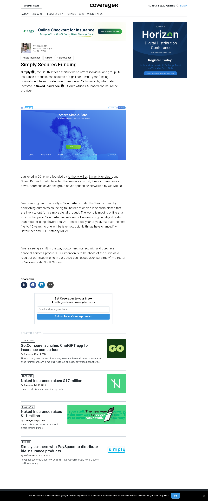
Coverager (47, 48)
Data (24, 14)
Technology (27, 341)
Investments (27, 407)
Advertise (168, 5)
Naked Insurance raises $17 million (51, 380)
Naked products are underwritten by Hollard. (43, 389)
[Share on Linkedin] (42, 285)
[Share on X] (25, 285)
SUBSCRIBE (154, 5)
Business (26, 442)
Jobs (81, 14)
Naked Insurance (31, 57)
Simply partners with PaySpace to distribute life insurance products (59, 448)
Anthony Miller (77, 176)
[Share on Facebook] (34, 285)
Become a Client (55, 14)
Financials (27, 376)
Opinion (71, 14)
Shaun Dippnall (31, 181)
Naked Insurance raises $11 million (41, 413)
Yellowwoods (64, 57)
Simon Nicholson (100, 176)
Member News (95, 14)
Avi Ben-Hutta (40, 46)
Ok (175, 495)
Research (37, 14)
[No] (204, 495)
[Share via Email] (51, 285)
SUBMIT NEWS (31, 5)
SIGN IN (183, 5)
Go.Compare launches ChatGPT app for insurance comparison (55, 347)
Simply (48, 57)
